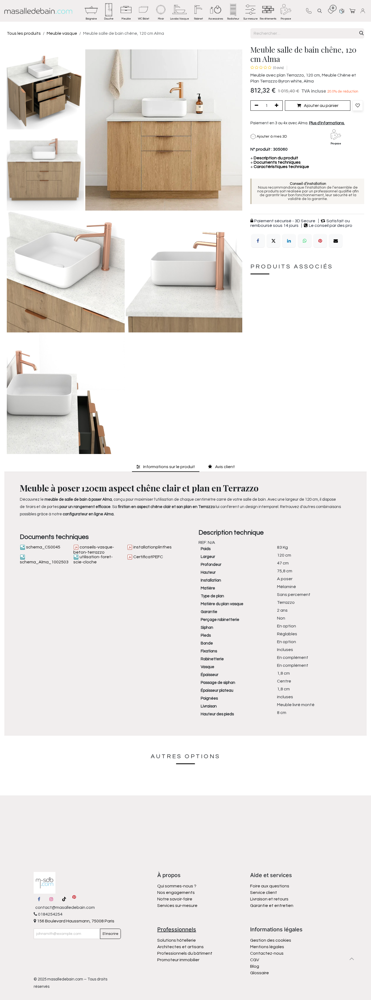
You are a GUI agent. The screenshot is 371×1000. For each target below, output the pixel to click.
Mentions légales (267, 947)
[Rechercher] (361, 33)
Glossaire (259, 973)
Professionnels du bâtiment (184, 953)
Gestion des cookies (270, 940)
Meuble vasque (62, 33)
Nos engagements (176, 892)
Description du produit (274, 158)
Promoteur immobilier (178, 960)
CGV (254, 960)
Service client (263, 892)
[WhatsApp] (304, 240)
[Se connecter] (363, 11)
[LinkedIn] (288, 240)
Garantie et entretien (271, 905)
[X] (273, 240)
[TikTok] (64, 899)
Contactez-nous (267, 953)
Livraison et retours (269, 899)
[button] (319, 11)
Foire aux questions (269, 886)
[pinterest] (74, 899)
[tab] (166, 467)
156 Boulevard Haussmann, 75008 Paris (75, 921)
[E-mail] (335, 240)
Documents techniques (275, 162)
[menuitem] (91, 11)
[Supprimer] (255, 105)
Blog (254, 966)
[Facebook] (258, 240)
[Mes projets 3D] (342, 11)
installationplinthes (152, 547)
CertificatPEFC (148, 557)
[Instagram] (51, 899)
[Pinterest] (320, 240)
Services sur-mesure (177, 905)
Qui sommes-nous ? (176, 886)
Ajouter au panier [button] (320, 105)
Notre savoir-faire (174, 899)
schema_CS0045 (42, 547)
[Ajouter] (277, 105)
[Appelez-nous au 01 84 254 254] (309, 11)
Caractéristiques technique (279, 166)
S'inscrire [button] (110, 934)
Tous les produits (24, 33)
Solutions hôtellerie (176, 940)
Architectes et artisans (180, 947)
